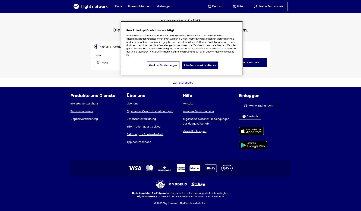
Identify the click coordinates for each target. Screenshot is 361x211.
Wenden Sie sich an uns (198, 111)
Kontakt (188, 103)
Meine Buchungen (194, 131)
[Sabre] (198, 184)
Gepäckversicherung (84, 119)
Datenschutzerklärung (141, 119)
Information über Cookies (143, 126)
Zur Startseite (183, 82)
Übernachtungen (139, 6)
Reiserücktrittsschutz (84, 103)
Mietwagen (164, 6)
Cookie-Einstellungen (163, 65)
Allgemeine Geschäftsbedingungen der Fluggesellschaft (206, 121)
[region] (182, 48)
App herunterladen (139, 142)
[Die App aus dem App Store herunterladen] (253, 132)
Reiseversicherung (82, 111)
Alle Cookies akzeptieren (200, 65)
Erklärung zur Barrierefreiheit (145, 134)
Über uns (132, 103)
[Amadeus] (178, 184)
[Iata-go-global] (160, 184)
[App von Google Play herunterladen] (253, 146)
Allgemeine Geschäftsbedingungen (150, 111)
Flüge (118, 6)
